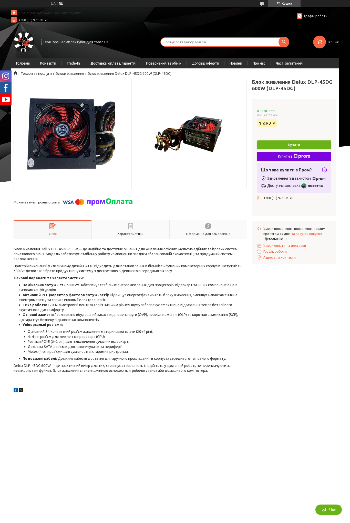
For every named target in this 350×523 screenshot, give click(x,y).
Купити (294, 145)
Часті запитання (289, 63)
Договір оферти (205, 63)
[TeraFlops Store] (24, 41)
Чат (332, 510)
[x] (21, 391)
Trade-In (73, 63)
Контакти (48, 63)
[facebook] (16, 391)
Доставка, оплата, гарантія (113, 63)
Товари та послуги (36, 73)
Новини (236, 63)
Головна (23, 63)
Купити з (285, 156)
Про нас (259, 63)
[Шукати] (284, 42)
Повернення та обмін (163, 63)
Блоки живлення (70, 73)
